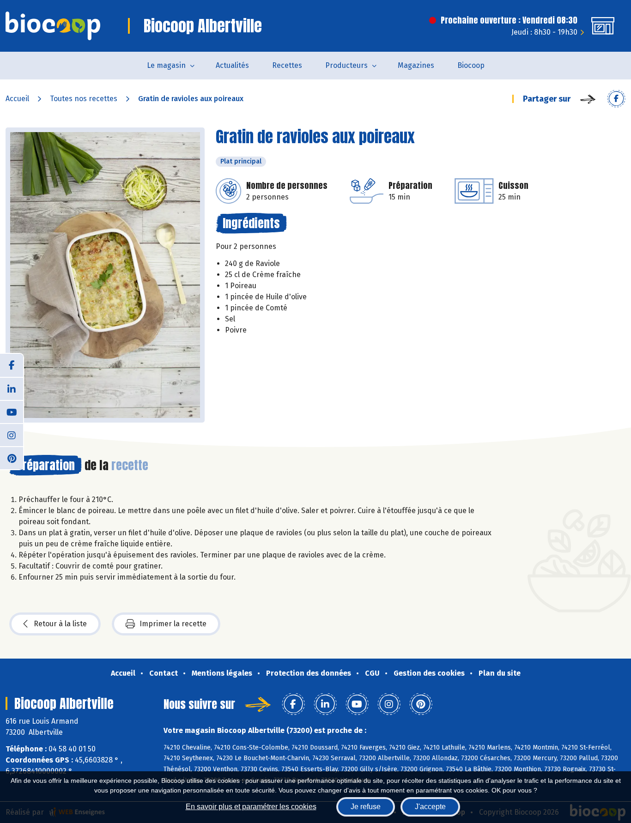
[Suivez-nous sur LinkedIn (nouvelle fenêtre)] (11, 388)
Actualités (232, 65)
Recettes (287, 65)
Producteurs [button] (346, 65)
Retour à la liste (60, 623)
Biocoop (471, 65)
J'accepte (430, 807)
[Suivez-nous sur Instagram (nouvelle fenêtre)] (11, 434)
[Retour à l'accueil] (53, 26)
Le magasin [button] (166, 65)
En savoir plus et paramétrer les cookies (251, 807)
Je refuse (366, 807)
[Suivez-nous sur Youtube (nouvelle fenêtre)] (11, 411)
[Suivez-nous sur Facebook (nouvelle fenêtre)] (11, 365)
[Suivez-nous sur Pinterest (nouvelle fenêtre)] (11, 457)
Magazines (416, 65)
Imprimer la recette (173, 623)
